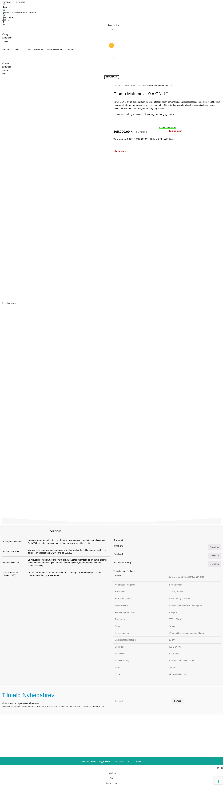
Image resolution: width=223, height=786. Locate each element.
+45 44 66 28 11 (9, 18)
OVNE (126, 86)
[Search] (111, 45)
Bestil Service (112, 54)
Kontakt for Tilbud (167, 127)
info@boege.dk (38, 750)
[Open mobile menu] (111, 81)
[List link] (111, 736)
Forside (117, 86)
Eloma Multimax (138, 86)
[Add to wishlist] (114, 144)
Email (5, 7)
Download (214, 547)
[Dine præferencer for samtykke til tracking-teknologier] (218, 781)
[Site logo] (8, 38)
